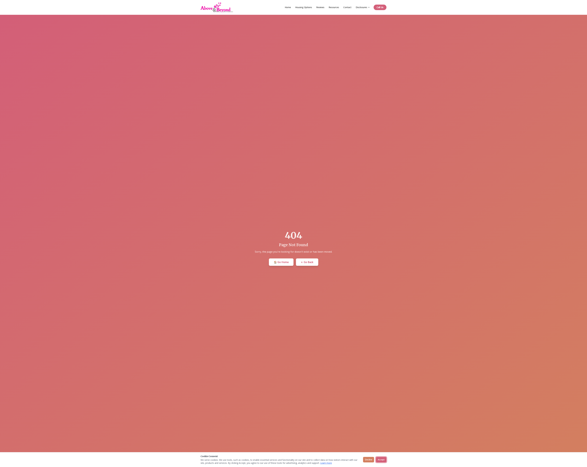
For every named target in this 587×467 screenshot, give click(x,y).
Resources (334, 7)
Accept (381, 459)
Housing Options (303, 7)
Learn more (326, 462)
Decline (368, 459)
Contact (347, 7)
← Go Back (307, 262)
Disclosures (361, 7)
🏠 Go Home (281, 262)
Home (288, 7)
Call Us (380, 7)
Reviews (320, 7)
